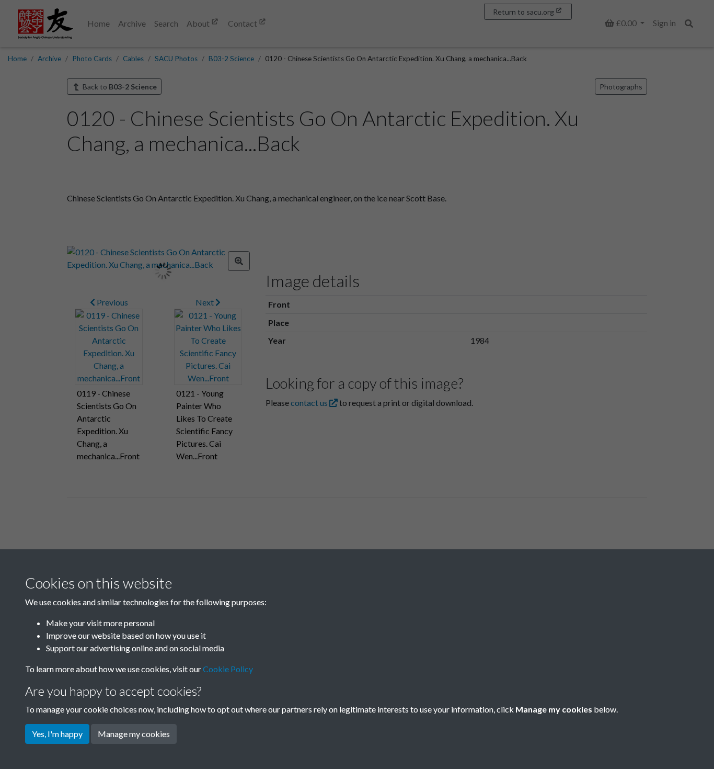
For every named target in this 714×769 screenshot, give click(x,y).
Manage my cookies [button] (134, 734)
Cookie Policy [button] (228, 669)
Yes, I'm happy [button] (57, 734)
